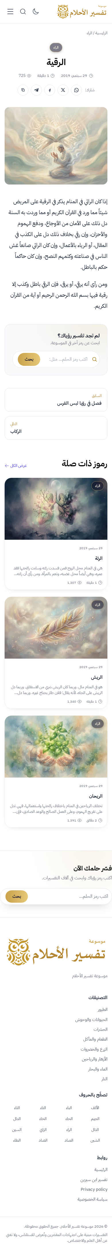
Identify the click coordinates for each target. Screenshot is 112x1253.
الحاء (69, 1118)
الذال (95, 1129)
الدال (17, 1118)
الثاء (17, 1107)
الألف (95, 1107)
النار (104, 1079)
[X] (62, 90)
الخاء (43, 1118)
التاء (43, 1107)
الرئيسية (101, 33)
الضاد (43, 1140)
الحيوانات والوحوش (91, 1019)
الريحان (96, 796)
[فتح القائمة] (10, 11)
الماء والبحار (97, 1069)
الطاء (17, 1140)
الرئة (99, 558)
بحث (29, 359)
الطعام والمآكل (95, 1039)
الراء (89, 33)
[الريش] (56, 628)
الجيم (95, 1118)
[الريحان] (56, 746)
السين (17, 1129)
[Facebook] (49, 90)
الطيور (102, 1009)
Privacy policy (94, 1189)
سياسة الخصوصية (92, 1199)
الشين (95, 1140)
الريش (97, 677)
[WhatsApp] (76, 90)
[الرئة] (56, 509)
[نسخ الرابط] (23, 90)
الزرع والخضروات (94, 1049)
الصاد (69, 1140)
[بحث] (23, 11)
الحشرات (100, 1029)
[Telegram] (36, 90)
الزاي (43, 1129)
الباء (69, 1107)
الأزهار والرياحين (94, 1059)
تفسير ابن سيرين (93, 1179)
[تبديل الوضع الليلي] (35, 11)
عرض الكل (18, 466)
